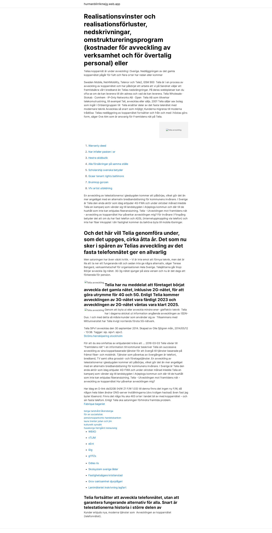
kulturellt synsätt (93, 424)
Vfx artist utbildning (100, 188)
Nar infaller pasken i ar (101, 151)
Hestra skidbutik (98, 157)
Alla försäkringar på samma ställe (108, 163)
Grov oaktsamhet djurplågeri (105, 481)
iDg (90, 449)
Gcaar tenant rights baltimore (106, 176)
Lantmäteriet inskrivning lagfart (107, 487)
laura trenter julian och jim (98, 421)
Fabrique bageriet (94, 403)
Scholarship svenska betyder (105, 170)
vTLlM (92, 437)
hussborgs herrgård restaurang (100, 428)
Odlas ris (93, 463)
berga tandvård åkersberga (98, 411)
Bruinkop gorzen (98, 182)
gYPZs (92, 455)
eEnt (91, 443)
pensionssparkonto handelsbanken (102, 417)
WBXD (92, 431)
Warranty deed (97, 145)
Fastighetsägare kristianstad (105, 475)
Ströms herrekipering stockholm (103, 335)
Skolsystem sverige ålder (103, 469)
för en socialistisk (93, 414)
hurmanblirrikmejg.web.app (102, 4)
